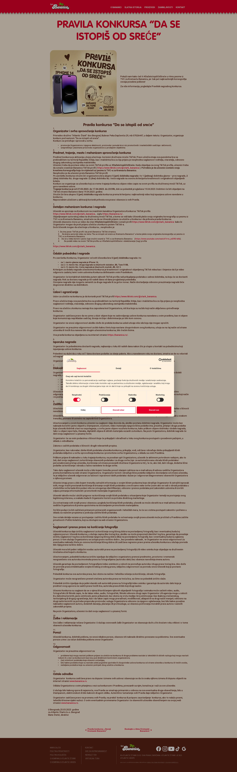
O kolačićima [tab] (155, 368)
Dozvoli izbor (118, 410)
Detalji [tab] (118, 368)
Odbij (83, 410)
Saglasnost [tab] (81, 368)
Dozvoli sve (154, 410)
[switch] (104, 400)
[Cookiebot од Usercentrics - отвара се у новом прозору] (160, 360)
